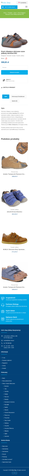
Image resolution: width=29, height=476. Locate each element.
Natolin (6, 407)
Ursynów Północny (9, 428)
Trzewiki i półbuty (20, 55)
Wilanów (6, 431)
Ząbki (5, 433)
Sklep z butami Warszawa (8, 383)
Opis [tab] (5, 96)
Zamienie (6, 436)
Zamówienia (5, 448)
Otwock (6, 409)
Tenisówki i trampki (11, 55)
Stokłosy (6, 423)
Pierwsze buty (14, 171)
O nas (3, 357)
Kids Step (14, 470)
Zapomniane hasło (6, 462)
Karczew (6, 396)
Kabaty (6, 394)
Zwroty (4, 365)
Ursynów (6, 425)
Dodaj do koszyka (14, 72)
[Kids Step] (5, 2)
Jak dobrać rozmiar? (7, 459)
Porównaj (4, 456)
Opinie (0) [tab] (14, 101)
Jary (5, 388)
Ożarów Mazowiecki (9, 412)
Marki (3, 378)
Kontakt (4, 368)
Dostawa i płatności (7, 360)
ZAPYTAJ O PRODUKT (8, 87)
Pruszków (6, 417)
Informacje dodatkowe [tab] (18, 96)
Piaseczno (7, 415)
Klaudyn (6, 399)
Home (4, 12)
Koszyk (4, 454)
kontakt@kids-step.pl (9, 340)
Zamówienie (5, 451)
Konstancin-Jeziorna (9, 402)
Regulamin (4, 363)
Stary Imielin (7, 420)
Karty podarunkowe (7, 380)
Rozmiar (4, 67)
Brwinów (6, 386)
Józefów (6, 391)
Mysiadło (6, 404)
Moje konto (5, 446)
